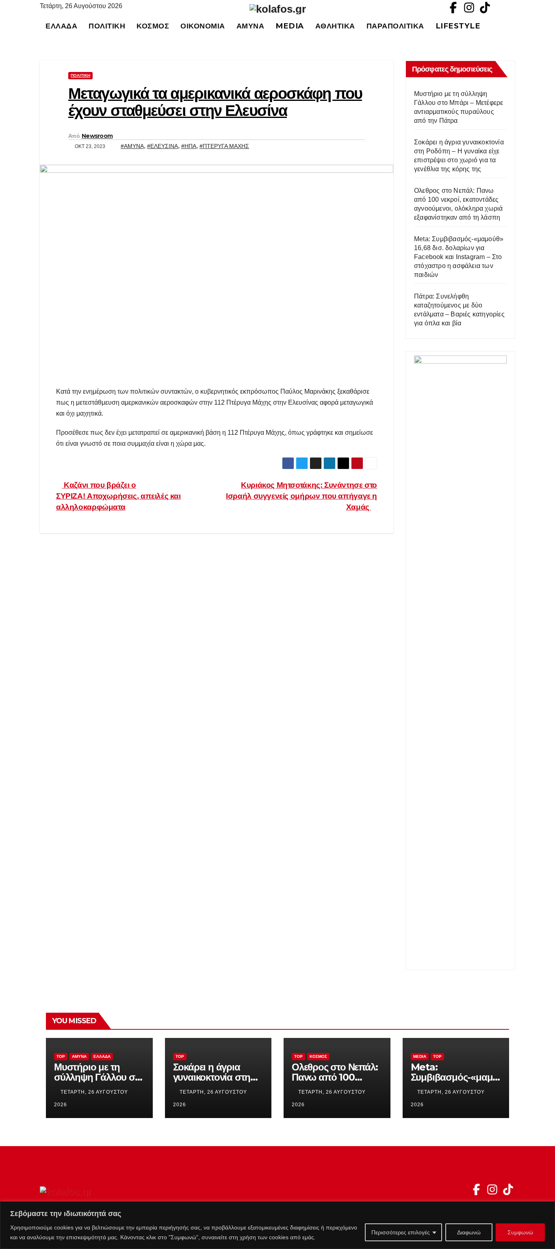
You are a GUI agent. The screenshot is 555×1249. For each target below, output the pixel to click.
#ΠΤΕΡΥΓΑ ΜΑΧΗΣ (224, 146)
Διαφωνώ (469, 1232)
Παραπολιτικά (395, 26)
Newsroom (97, 136)
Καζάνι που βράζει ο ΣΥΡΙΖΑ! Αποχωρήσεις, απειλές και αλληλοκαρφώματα (118, 496)
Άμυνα (250, 26)
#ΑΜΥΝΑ (132, 146)
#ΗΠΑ (188, 146)
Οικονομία (202, 26)
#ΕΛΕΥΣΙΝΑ (162, 146)
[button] (512, 25)
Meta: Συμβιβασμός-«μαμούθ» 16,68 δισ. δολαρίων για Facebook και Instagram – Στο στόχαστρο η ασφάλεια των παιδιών (458, 256)
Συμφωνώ (520, 1232)
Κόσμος (153, 26)
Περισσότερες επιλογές (400, 1232)
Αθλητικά (335, 26)
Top (60, 1056)
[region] (277, 1225)
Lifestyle (458, 26)
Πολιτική (107, 26)
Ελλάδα (61, 26)
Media (289, 26)
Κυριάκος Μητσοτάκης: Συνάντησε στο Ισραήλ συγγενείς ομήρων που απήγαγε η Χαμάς (301, 496)
